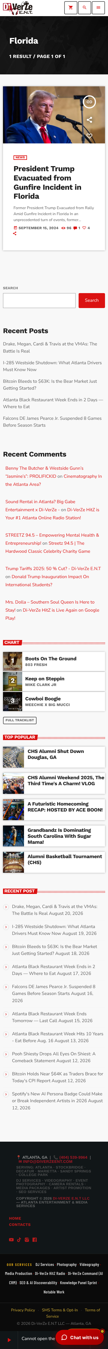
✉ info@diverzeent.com (46, 1161)
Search (10, 288)
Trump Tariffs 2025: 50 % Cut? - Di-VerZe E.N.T (53, 569)
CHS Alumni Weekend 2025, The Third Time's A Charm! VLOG (66, 781)
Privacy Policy (23, 1310)
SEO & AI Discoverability (38, 1282)
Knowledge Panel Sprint (78, 1282)
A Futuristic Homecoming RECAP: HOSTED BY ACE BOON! (65, 807)
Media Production (18, 1273)
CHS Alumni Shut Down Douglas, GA (56, 754)
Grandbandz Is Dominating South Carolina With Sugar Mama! (59, 836)
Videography (89, 1264)
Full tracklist (20, 720)
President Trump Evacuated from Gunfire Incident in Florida (47, 182)
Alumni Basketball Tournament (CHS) (65, 860)
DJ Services (44, 1264)
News (20, 157)
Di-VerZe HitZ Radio (50, 1273)
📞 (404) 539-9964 (70, 1157)
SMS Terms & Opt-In (60, 1310)
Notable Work (54, 1291)
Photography (67, 1264)
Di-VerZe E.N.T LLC (71, 1198)
